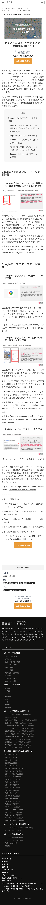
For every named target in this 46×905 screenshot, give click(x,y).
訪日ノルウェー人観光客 (13, 815)
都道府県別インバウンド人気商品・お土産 (19, 736)
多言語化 (8, 675)
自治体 (7, 705)
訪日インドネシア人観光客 (14, 774)
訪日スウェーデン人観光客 (14, 809)
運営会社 (5, 861)
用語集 (7, 846)
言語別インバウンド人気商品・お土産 (18, 742)
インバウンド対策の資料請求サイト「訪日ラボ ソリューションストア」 (22, 890)
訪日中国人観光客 (11, 755)
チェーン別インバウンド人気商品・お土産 (19, 734)
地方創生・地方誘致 (12, 673)
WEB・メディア (10, 659)
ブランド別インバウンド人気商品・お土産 (19, 728)
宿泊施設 (8, 696)
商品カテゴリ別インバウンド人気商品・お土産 (21, 720)
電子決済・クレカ (11, 678)
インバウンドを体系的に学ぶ (13, 834)
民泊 (6, 699)
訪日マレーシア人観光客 (13, 771)
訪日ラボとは (6, 859)
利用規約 (5, 872)
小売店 (7, 691)
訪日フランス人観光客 (12, 796)
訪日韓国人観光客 (11, 763)
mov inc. (28, 898)
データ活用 (9, 670)
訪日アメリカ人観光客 (12, 787)
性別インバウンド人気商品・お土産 (17, 747)
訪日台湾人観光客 (11, 757)
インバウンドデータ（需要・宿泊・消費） (19, 828)
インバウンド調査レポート (14, 837)
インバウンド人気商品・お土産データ (16, 711)
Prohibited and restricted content (22, 489)
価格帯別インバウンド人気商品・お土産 (18, 723)
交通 (6, 702)
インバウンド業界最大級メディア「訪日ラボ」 (18, 886)
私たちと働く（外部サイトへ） (12, 878)
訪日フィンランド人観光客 (14, 818)
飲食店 (7, 688)
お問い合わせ (6, 880)
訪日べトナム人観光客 (12, 779)
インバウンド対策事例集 (12, 653)
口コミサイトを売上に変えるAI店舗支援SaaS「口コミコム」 (22, 883)
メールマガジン (7, 870)
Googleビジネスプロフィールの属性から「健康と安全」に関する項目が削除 (24, 128)
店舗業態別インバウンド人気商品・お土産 (19, 731)
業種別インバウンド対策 (12, 685)
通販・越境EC (10, 667)
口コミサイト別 (10, 681)
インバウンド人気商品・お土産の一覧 (18, 714)
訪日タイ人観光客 (11, 766)
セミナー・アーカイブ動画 (14, 840)
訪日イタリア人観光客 (12, 801)
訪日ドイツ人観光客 (12, 798)
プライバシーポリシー (9, 875)
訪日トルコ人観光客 (12, 785)
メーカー (8, 694)
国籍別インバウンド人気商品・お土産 (18, 739)
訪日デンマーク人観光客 (13, 812)
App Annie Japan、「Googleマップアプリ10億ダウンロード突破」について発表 (23, 327)
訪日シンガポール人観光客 (14, 768)
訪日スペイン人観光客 (12, 807)
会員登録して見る (23, 61)
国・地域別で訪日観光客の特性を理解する (18, 751)
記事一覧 (5, 867)
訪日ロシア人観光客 (12, 804)
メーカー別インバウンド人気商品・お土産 (19, 725)
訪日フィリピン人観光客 (13, 776)
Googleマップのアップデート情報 (22, 135)
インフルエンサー (11, 664)
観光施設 (8, 707)
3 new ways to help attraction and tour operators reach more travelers (22, 419)
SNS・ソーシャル (11, 656)
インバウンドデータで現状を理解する (16, 824)
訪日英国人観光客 (11, 793)
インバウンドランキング (13, 830)
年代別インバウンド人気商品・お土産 (18, 745)
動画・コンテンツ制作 (12, 662)
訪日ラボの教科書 (11, 843)
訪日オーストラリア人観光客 (15, 820)
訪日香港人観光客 (11, 760)
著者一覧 (5, 864)
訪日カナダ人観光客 (12, 790)
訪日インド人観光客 (12, 782)
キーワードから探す (12, 717)
